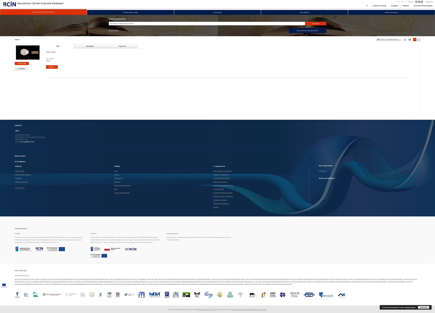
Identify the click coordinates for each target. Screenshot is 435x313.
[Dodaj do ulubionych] (404, 39)
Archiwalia (18, 178)
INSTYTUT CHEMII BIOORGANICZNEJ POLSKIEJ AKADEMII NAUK (309, 279)
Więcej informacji (410, 307)
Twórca (116, 175)
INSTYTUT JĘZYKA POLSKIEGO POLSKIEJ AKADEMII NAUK (131, 281)
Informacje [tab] (90, 46)
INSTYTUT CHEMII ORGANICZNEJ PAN (361, 279)
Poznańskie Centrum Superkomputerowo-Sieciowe (249, 310)
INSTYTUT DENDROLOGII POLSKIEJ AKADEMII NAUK (388, 279)
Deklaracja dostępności (221, 204)
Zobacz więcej (20, 188)
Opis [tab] (57, 46)
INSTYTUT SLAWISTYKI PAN (298, 281)
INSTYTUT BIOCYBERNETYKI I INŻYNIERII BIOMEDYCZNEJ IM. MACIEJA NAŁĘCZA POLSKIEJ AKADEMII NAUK (212, 284)
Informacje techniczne (220, 182)
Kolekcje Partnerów (21, 182)
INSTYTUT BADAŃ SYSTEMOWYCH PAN (121, 279)
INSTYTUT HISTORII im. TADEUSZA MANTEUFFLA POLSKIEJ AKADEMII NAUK (91, 281)
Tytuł (115, 171)
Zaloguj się (429, 2)
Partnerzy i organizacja (220, 175)
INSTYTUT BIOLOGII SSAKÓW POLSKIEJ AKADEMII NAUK (228, 279)
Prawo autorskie (218, 189)
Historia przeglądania (423, 6)
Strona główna (20, 161)
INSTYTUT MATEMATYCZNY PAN (24, 279)
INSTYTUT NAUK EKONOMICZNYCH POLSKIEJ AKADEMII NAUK (122, 284)
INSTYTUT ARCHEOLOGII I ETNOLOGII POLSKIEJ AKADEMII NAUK (54, 279)
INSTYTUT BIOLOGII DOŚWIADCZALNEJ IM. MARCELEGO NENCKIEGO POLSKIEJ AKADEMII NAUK (183, 279)
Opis (115, 189)
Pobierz (22, 68)
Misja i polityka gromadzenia (222, 171)
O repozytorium (379, 6)
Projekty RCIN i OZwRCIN (221, 178)
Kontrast (410, 2)
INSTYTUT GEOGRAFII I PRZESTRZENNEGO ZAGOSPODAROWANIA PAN (47, 281)
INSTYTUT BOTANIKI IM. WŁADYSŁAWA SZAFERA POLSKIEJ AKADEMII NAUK (268, 279)
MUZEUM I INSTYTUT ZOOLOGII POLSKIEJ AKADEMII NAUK (369, 281)
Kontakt (215, 207)
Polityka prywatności (220, 200)
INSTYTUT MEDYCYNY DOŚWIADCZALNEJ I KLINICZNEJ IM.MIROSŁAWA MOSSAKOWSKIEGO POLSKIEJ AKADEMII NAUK (183, 281)
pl (414, 39)
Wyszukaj (315, 24)
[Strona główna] (367, 5)
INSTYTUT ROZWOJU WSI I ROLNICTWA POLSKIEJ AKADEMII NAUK (161, 284)
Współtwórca (118, 178)
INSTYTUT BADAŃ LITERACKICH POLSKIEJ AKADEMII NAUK (91, 279)
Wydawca (117, 182)
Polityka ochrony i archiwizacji (223, 196)
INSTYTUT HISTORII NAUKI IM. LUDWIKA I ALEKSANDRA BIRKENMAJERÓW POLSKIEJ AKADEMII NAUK (74, 284)
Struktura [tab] (122, 46)
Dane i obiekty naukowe (23, 175)
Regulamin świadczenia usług (222, 193)
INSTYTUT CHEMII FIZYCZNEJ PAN (339, 279)
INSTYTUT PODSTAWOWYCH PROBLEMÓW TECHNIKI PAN (272, 281)
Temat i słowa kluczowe (122, 193)
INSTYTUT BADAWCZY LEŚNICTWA (143, 279)
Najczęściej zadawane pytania (223, 185)
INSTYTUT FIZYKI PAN (251, 284)
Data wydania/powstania (122, 185)
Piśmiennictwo (20, 171)
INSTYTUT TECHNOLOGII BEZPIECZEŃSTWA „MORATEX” (275, 284)
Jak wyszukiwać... (114, 31)
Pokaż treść (22, 63)
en (402, 1)
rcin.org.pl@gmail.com (27, 142)
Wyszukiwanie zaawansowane (308, 31)
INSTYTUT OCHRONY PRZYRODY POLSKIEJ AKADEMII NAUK (236, 281)
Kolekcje (394, 6)
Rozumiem (423, 307)
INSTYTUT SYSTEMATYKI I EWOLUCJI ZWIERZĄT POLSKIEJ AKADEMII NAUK (329, 281)
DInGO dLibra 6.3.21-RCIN (207, 310)
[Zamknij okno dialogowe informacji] (409, 39)
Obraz (48, 61)
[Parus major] (28, 52)
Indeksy (406, 6)
